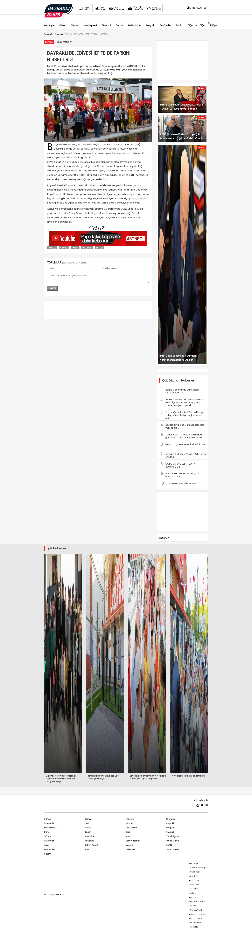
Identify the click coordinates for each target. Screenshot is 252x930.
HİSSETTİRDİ (87, 248)
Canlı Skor (195, 872)
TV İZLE (87, 8)
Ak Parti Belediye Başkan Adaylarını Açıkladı (183, 455)
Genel (47, 832)
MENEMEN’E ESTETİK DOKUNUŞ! (181, 483)
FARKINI (75, 248)
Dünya (47, 819)
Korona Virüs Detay (199, 901)
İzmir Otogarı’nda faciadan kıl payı (183, 444)
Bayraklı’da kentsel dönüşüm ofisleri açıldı (180, 474)
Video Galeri (172, 840)
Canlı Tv (194, 876)
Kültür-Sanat (50, 827)
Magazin (170, 827)
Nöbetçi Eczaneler (198, 914)
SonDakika (90, 836)
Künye (193, 905)
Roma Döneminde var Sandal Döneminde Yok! (180, 390)
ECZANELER (138, 8)
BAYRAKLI (52, 248)
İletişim (193, 893)
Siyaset (88, 827)
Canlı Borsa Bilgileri (199, 867)
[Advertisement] (98, 309)
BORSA (101, 8)
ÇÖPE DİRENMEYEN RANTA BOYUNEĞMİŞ (178, 464)
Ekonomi (130, 819)
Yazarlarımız (196, 922)
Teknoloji (89, 840)
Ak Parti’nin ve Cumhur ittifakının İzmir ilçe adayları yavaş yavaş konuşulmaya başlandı (182, 402)
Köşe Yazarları (133, 840)
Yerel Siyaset (173, 836)
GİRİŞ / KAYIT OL (197, 7)
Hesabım (194, 889)
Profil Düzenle (196, 918)
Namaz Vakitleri (197, 910)
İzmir (87, 823)
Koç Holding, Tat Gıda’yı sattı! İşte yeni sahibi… (182, 425)
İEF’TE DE (99, 248)
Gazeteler (194, 884)
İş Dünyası (49, 840)
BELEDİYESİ (64, 248)
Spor (128, 836)
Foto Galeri (49, 823)
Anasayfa (194, 863)
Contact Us (195, 880)
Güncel (201, 88)
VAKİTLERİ (156, 8)
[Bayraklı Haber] (58, 17)
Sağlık (88, 832)
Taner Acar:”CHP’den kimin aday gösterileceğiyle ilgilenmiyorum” (182, 435)
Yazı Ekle (194, 927)
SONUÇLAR (119, 8)
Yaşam (47, 845)
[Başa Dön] (247, 925)
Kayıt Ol (193, 897)
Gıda (128, 832)
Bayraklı (49, 42)
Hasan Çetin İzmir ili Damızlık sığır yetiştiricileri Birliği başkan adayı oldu (182, 415)
